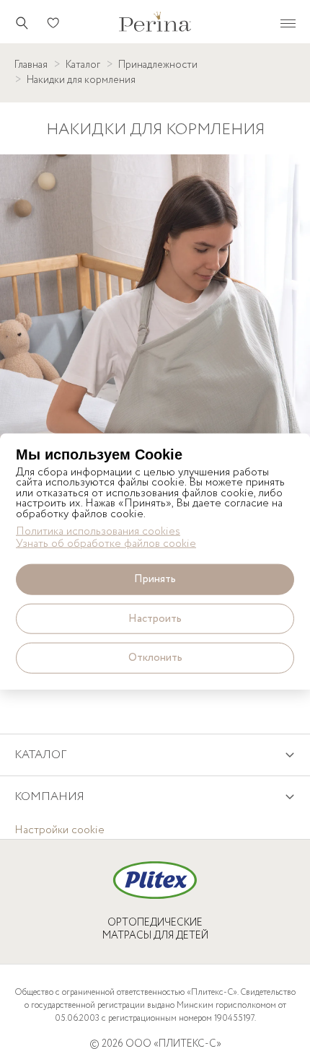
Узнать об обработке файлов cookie (106, 544)
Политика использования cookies (98, 532)
